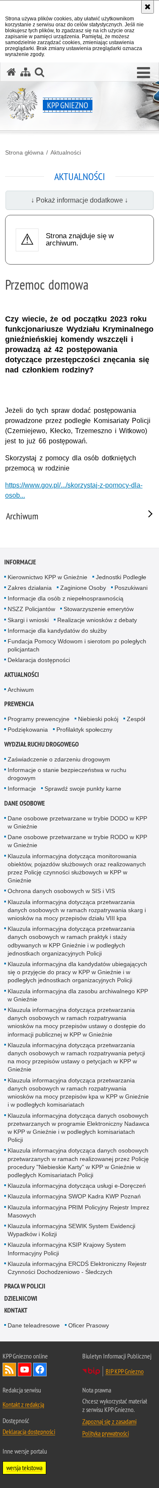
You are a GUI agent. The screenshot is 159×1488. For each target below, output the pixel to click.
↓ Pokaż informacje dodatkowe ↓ (79, 200)
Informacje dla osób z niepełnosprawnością (65, 598)
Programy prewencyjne (39, 719)
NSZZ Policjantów (31, 609)
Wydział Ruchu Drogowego (41, 744)
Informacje (20, 562)
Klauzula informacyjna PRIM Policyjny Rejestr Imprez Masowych (78, 1211)
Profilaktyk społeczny (84, 729)
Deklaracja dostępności (39, 660)
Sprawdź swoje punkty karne (83, 788)
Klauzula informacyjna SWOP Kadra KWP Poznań (74, 1196)
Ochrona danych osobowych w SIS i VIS (61, 891)
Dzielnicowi (20, 1298)
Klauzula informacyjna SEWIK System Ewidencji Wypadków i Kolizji (71, 1230)
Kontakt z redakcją (23, 1404)
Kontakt (16, 1310)
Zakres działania (30, 587)
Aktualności (65, 152)
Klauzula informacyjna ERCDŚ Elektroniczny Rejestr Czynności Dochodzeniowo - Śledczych (77, 1267)
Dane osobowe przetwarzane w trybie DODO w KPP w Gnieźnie (77, 822)
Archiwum (21, 689)
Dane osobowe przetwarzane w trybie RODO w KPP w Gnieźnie (77, 841)
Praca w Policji (24, 1286)
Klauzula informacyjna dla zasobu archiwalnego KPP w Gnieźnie (78, 995)
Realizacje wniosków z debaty (97, 620)
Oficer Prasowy (88, 1325)
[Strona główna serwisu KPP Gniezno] (11, 72)
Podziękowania (28, 729)
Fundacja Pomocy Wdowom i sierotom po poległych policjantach (77, 645)
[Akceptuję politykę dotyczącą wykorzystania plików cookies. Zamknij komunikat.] (147, 7)
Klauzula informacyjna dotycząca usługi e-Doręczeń (77, 1185)
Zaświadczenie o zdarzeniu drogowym (59, 759)
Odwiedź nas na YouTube (24, 1369)
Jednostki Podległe (121, 577)
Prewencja (19, 703)
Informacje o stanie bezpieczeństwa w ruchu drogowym (67, 774)
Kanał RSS (9, 1369)
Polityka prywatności (105, 1433)
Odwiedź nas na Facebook (40, 1369)
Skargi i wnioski (28, 620)
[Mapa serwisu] (25, 72)
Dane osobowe (24, 803)
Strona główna (24, 152)
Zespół (136, 719)
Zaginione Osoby (83, 587)
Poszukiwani (131, 587)
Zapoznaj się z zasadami (109, 1421)
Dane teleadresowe (34, 1325)
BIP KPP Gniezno (125, 1371)
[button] (143, 73)
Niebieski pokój (98, 719)
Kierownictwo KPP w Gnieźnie (47, 577)
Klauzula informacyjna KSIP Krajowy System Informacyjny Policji (67, 1248)
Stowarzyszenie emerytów (99, 609)
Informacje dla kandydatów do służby (57, 630)
